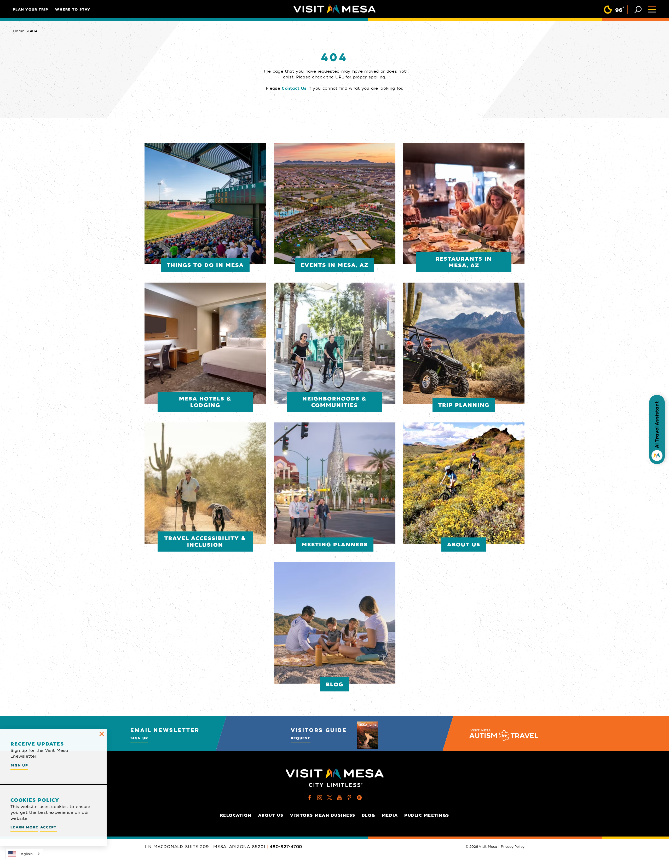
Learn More (24, 827)
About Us (271, 815)
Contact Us (294, 88)
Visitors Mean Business (322, 815)
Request (300, 738)
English (26, 854)
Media (390, 815)
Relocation (236, 815)
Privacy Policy (512, 847)
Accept (48, 827)
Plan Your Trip (30, 10)
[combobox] (24, 854)
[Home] (334, 9)
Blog (368, 815)
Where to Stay (72, 10)
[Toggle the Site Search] (638, 9)
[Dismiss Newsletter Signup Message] (102, 734)
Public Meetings (426, 815)
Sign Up (139, 738)
